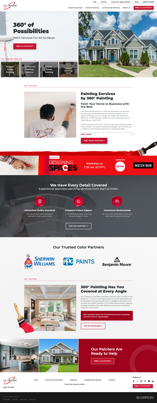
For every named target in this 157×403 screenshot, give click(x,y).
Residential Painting (92, 380)
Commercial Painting (54, 380)
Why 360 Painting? (78, 226)
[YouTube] (149, 381)
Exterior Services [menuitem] (75, 8)
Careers (112, 380)
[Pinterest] (145, 381)
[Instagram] (141, 381)
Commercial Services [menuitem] (111, 8)
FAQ (36, 380)
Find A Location (143, 8)
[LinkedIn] (153, 381)
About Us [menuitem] (127, 8)
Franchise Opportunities (75, 384)
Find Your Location (93, 141)
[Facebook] (134, 381)
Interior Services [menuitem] (92, 8)
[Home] (10, 5)
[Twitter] (137, 381)
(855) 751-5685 (148, 2)
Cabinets (73, 380)
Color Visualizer (92, 326)
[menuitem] (7, 399)
